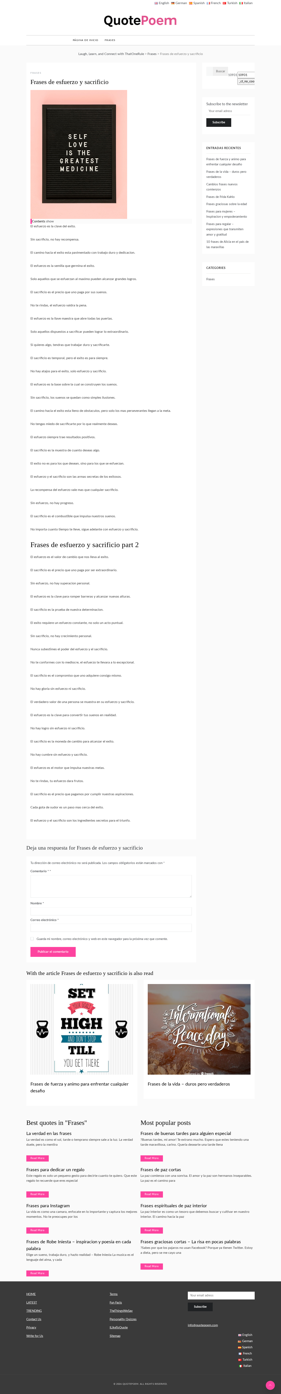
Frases (110, 40)
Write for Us (34, 1336)
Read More (37, 1158)
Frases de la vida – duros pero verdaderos (189, 1084)
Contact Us (33, 1319)
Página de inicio (86, 40)
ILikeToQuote (119, 1327)
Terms (114, 1294)
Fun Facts (116, 1302)
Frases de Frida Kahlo (220, 196)
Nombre (37, 903)
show (50, 221)
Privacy (31, 1327)
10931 (232, 75)
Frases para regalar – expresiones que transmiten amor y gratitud (224, 229)
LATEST (31, 1302)
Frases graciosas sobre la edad (226, 204)
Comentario (39, 871)
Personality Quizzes (123, 1319)
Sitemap (115, 1336)
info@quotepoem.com (203, 1325)
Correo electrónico (44, 920)
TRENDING (34, 1310)
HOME (31, 1294)
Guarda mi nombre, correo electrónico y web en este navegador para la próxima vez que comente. (102, 939)
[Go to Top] (270, 1385)
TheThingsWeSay (121, 1310)
